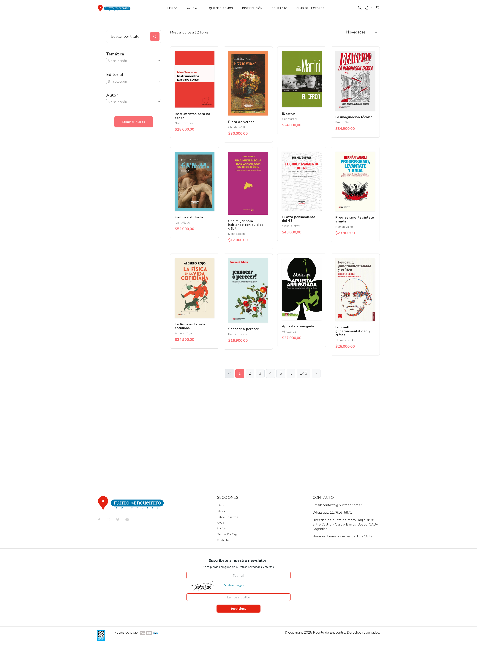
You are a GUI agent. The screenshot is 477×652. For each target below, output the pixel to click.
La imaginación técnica (354, 117)
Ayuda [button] (192, 8)
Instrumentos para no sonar (192, 116)
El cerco (288, 113)
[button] (369, 7)
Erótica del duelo (189, 217)
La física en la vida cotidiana (190, 326)
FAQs (220, 523)
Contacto (279, 8)
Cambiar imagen (233, 585)
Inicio (220, 505)
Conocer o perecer (243, 329)
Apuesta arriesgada (298, 326)
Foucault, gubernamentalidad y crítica (352, 331)
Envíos (221, 528)
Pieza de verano (241, 122)
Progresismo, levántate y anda (354, 219)
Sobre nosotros (227, 517)
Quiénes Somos (221, 8)
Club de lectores (310, 8)
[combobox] (133, 60)
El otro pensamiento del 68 (298, 219)
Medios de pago (228, 534)
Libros (173, 8)
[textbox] (133, 60)
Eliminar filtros (133, 122)
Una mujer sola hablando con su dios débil (245, 225)
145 (303, 373)
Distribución (252, 8)
